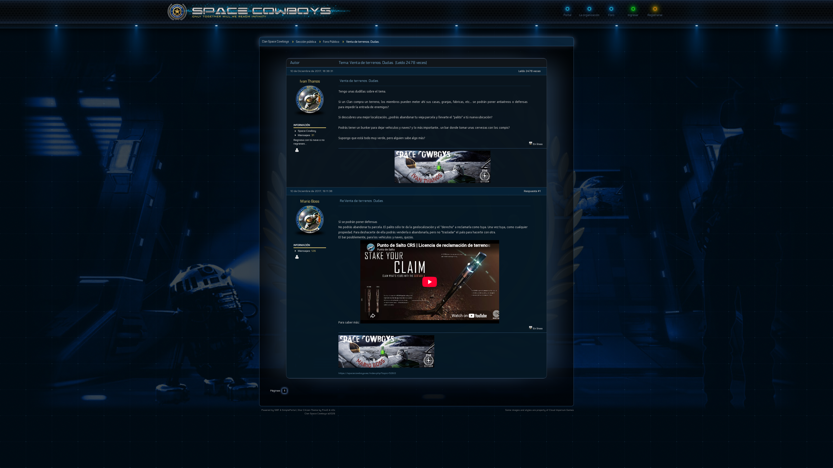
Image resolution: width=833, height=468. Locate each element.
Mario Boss (309, 201)
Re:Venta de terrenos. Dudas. (362, 201)
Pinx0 (325, 410)
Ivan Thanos (310, 81)
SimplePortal (289, 410)
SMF (276, 410)
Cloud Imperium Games (561, 410)
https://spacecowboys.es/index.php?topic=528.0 (367, 373)
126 (313, 250)
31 (312, 135)
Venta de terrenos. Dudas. (359, 81)
